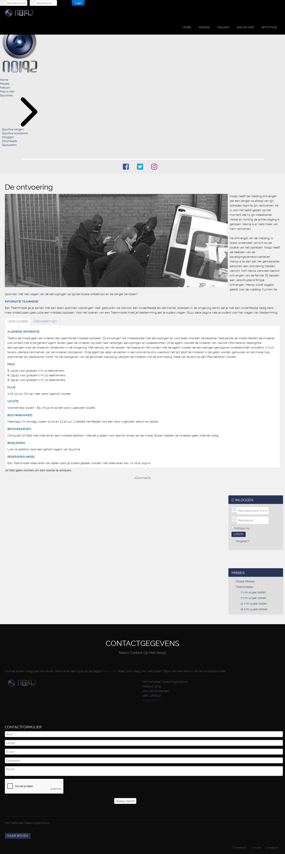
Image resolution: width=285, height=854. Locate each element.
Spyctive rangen (13, 129)
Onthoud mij (241, 528)
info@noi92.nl (151, 700)
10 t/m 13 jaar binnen (253, 609)
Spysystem (9, 145)
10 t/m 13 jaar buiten (253, 603)
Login (78, 3)
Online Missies (245, 581)
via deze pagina (140, 463)
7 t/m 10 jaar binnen (253, 598)
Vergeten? (97, 2)
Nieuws (223, 27)
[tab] (18, 321)
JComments (142, 478)
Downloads (9, 141)
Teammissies (244, 587)
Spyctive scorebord (15, 133)
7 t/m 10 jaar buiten (253, 592)
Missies (204, 27)
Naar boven (17, 835)
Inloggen (8, 137)
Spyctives (269, 27)
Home (187, 27)
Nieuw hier (245, 27)
